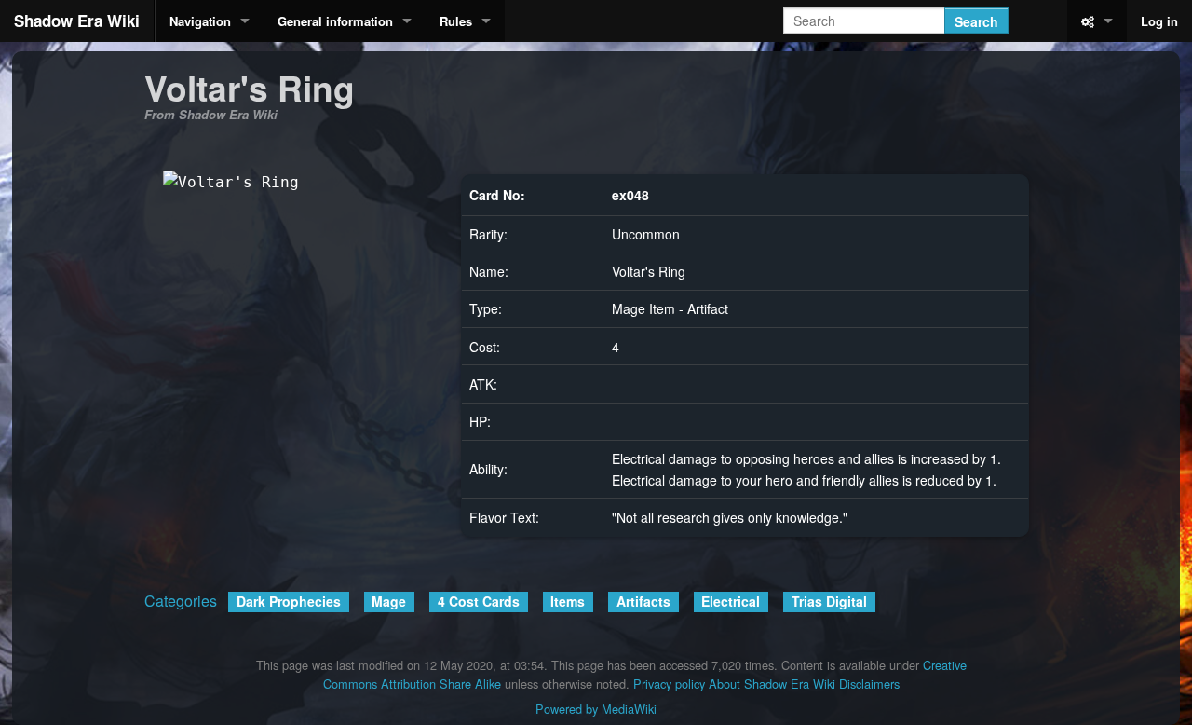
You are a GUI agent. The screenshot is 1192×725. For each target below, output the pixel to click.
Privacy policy (669, 683)
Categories (180, 600)
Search (976, 21)
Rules (456, 21)
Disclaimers (869, 683)
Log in (1159, 21)
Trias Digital (829, 601)
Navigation (200, 21)
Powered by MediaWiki (596, 709)
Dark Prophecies (289, 601)
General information (335, 21)
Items (567, 601)
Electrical (730, 601)
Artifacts (643, 601)
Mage (389, 601)
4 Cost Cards (479, 601)
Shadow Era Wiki (77, 20)
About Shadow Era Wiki (772, 683)
